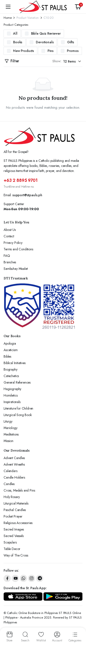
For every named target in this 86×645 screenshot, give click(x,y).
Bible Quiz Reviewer (46, 33)
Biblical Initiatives (15, 362)
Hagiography (12, 388)
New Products (23, 50)
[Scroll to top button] (78, 623)
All (15, 33)
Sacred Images (14, 529)
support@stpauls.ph (27, 195)
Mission (8, 440)
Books (17, 42)
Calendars (10, 470)
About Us (10, 229)
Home (7, 17)
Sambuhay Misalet (15, 268)
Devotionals (45, 42)
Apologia (10, 343)
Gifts (70, 42)
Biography (10, 369)
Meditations (11, 434)
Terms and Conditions (18, 249)
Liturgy (8, 421)
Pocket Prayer (13, 516)
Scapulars (10, 542)
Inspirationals (12, 401)
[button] (77, 6)
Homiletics (10, 395)
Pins (50, 50)
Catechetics (11, 375)
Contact (9, 236)
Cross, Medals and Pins (19, 490)
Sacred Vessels (14, 535)
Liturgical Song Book (18, 414)
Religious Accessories (18, 522)
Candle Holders (14, 477)
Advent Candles (14, 457)
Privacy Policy (13, 242)
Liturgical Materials (16, 503)
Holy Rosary (12, 496)
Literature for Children (18, 408)
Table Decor (12, 548)
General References (17, 382)
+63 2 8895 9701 (21, 180)
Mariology (10, 427)
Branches (10, 262)
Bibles (7, 356)
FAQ (7, 255)
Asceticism (10, 350)
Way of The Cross (16, 555)
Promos (72, 50)
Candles (9, 483)
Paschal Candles (15, 509)
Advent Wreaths (14, 464)
